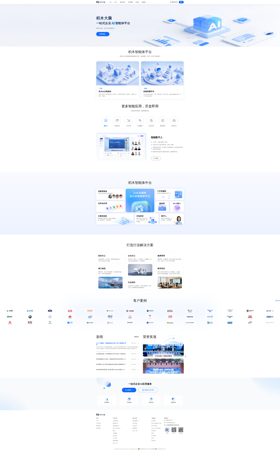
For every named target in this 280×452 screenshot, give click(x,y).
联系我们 (153, 430)
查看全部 (277, 300)
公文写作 (115, 438)
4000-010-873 (175, 2)
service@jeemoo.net (170, 422)
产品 (97, 420)
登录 (181, 2)
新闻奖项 (98, 425)
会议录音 (115, 435)
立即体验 (102, 34)
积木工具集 (154, 425)
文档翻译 (115, 433)
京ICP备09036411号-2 (145, 449)
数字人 (114, 430)
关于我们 (153, 420)
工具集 (137, 2)
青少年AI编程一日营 (156, 423)
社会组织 (135, 425)
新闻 (152, 433)
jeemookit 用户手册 (155, 428)
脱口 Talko (115, 443)
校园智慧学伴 (148, 91)
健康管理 (135, 428)
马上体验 (155, 158)
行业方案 (98, 423)
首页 (110, 2)
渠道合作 (153, 440)
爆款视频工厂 (136, 420)
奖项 (152, 438)
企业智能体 (115, 420)
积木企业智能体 (105, 91)
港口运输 (135, 423)
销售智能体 (115, 440)
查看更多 (136, 336)
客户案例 (130, 2)
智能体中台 (115, 423)
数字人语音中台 (116, 428)
